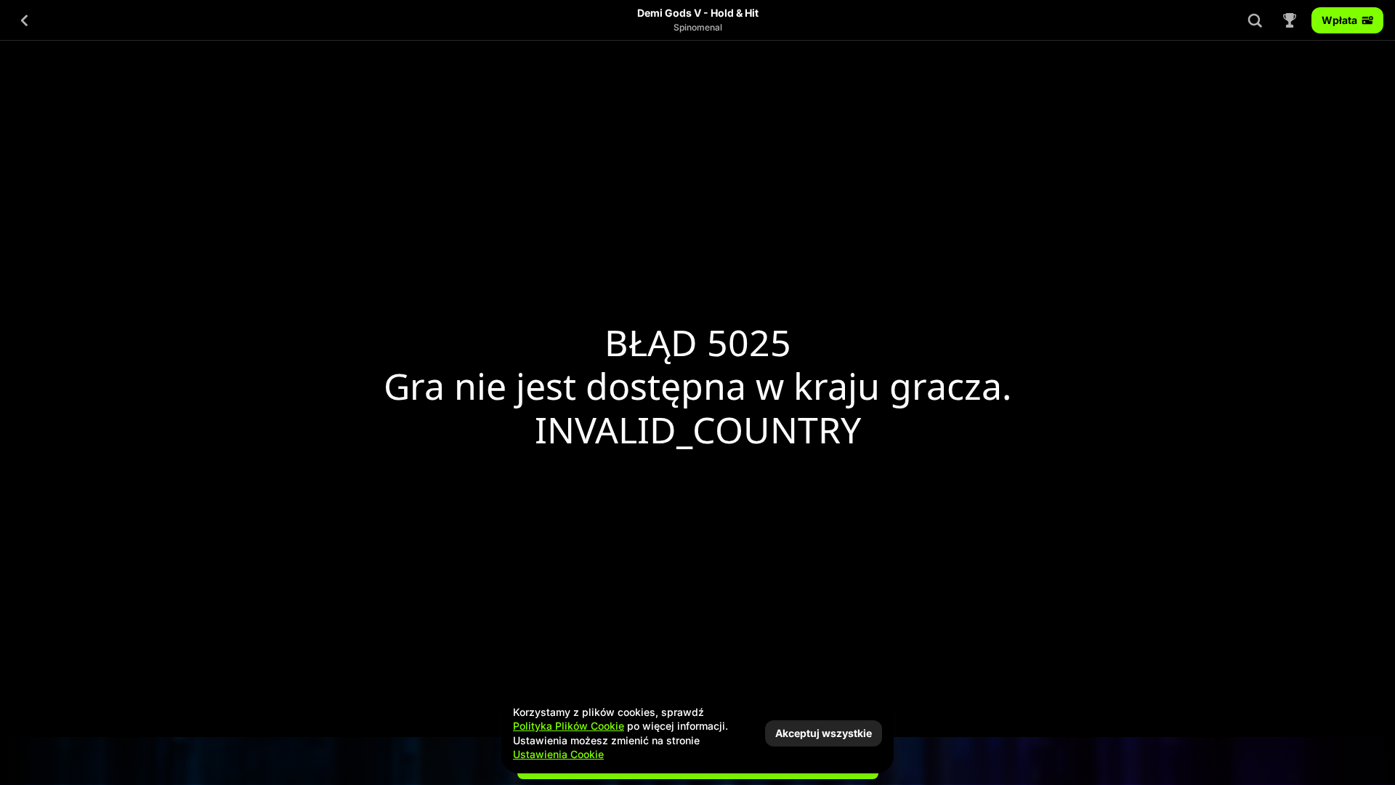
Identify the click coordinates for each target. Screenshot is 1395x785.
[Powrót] (25, 20)
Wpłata (1339, 20)
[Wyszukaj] (1255, 20)
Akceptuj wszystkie (823, 733)
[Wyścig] (1290, 20)
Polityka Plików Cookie (568, 726)
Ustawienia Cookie (558, 754)
